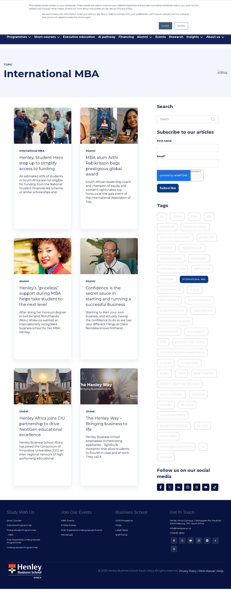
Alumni (177, 216)
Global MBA (207, 237)
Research (176, 37)
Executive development (175, 237)
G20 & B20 (202, 426)
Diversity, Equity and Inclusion (179, 384)
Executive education (79, 37)
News (194, 216)
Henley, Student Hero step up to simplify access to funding (41, 163)
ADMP (163, 342)
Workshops (67, 534)
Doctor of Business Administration (182, 352)
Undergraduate (192, 248)
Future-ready (190, 363)
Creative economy (199, 300)
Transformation (170, 290)
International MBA (194, 279)
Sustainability (196, 331)
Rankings (166, 405)
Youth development (173, 415)
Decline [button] (181, 25)
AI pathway (107, 37)
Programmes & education (176, 447)
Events (160, 37)
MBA (209, 216)
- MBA (10, 534)
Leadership (167, 227)
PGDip (181, 373)
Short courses (204, 373)
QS (203, 447)
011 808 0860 (177, 533)
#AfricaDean (202, 269)
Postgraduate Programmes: (21, 530)
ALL (162, 216)
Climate (195, 290)
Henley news (168, 436)
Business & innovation (174, 426)
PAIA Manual (207, 571)
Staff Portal (121, 534)
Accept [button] (165, 25)
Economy (166, 363)
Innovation (167, 279)
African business (171, 258)
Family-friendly (203, 311)
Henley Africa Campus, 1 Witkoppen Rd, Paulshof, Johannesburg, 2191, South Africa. (195, 522)
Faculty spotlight (171, 394)
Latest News (122, 530)
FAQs (118, 525)
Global (164, 373)
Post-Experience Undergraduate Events (81, 530)
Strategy (166, 457)
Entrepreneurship (172, 311)
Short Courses (14, 520)
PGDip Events (68, 525)
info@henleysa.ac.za (180, 528)
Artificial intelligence (190, 342)
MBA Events (67, 520)
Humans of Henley (195, 227)
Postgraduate (169, 331)
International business (175, 321)
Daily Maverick (169, 300)
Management (199, 258)
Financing (126, 37)
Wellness (187, 405)
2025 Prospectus (124, 520)
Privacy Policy (188, 571)
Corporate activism (172, 269)
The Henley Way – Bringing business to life (106, 424)
